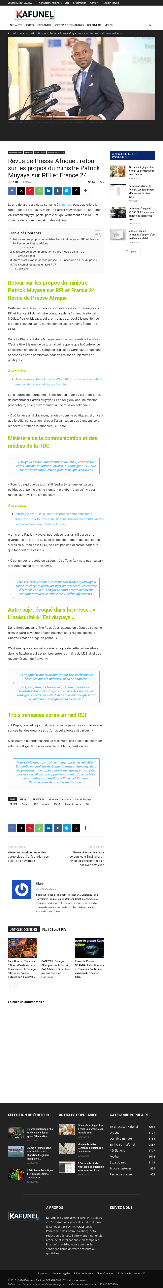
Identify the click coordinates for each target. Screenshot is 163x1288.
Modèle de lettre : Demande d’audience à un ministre (90, 1148)
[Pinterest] (30, 191)
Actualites (16, 24)
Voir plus (131, 251)
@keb (15, 181)
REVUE (56, 804)
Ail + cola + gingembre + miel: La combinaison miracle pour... (141, 171)
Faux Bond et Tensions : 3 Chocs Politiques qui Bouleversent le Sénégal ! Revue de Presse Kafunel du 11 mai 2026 (22, 969)
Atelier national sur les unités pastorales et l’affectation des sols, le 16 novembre (28, 857)
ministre (66, 799)
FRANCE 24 (38, 799)
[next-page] (16, 985)
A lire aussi (29, 247)
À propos (43, 1273)
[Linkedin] (48, 191)
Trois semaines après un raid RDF (34, 264)
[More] (85, 191)
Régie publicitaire (83, 1273)
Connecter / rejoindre (50, 2)
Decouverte (94, 24)
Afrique (42, 33)
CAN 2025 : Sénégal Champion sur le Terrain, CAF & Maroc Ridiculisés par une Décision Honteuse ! (55, 969)
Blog (67, 2)
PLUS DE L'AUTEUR (54, 929)
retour (45, 804)
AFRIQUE (24, 799)
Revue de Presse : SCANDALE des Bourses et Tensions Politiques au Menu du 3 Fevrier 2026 (89, 969)
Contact (94, 2)
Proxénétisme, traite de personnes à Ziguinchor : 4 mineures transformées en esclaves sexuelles (86, 859)
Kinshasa (65, 204)
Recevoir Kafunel (110, 2)
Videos (109, 24)
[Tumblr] (58, 191)
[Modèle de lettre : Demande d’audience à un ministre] (67, 1148)
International (27, 33)
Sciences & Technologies (69, 24)
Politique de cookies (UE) (132, 1273)
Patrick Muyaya (83, 799)
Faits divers (44, 24)
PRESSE (13, 804)
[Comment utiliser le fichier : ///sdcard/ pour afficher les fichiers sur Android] (118, 190)
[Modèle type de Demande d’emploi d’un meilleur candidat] (118, 234)
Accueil (12, 33)
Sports (30, 24)
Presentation (79, 2)
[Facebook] (12, 191)
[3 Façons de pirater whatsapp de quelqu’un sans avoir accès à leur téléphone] (67, 1167)
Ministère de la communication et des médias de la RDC (48, 251)
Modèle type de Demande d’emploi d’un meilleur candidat (142, 235)
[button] (150, 25)
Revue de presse (56, 152)
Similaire (23, 268)
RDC (36, 804)
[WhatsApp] (39, 191)
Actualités (40, 152)
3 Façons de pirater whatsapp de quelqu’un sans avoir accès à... (91, 1167)
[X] (21, 191)
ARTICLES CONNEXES (24, 929)
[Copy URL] (76, 191)
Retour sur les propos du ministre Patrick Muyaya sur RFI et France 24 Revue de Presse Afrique (56, 241)
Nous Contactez (105, 1273)
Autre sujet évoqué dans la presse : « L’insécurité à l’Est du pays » (55, 260)
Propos (25, 804)
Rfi (87, 804)
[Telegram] (67, 191)
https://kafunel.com (46, 889)
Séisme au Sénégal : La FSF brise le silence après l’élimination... (40, 1133)
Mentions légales (60, 1273)
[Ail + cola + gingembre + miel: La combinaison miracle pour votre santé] (118, 171)
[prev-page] (10, 985)
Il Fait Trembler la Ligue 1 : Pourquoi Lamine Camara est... (40, 1174)
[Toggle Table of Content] (95, 233)
